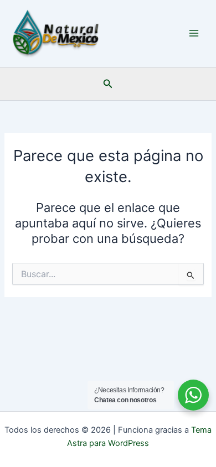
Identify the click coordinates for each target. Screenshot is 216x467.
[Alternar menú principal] (194, 33)
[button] (108, 84)
